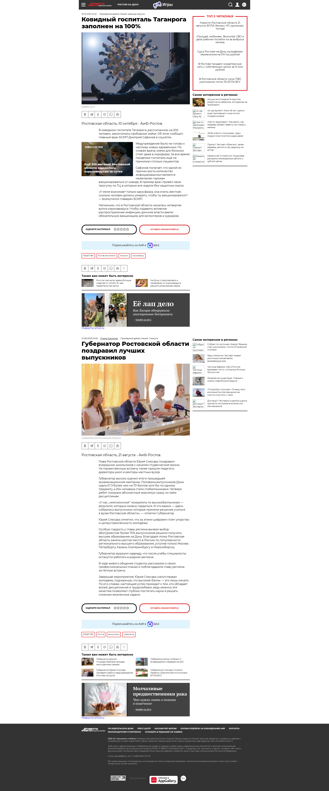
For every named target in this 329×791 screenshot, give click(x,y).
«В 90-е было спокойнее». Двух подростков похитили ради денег (225, 134)
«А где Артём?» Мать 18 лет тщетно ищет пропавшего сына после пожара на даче (226, 113)
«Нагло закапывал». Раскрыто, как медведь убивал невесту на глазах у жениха (226, 125)
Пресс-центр (144, 728)
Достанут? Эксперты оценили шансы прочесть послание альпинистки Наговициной (227, 403)
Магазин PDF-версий (165, 728)
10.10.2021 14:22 (89, 14)
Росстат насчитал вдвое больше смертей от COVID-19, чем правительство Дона (113, 283)
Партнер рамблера (137, 778)
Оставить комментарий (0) (164, 229)
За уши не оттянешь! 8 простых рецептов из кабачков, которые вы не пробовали (227, 102)
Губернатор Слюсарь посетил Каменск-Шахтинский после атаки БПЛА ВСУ (168, 673)
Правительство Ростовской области (101, 437)
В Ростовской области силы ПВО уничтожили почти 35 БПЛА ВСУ (220, 80)
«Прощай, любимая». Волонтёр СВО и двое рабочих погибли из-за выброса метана (220, 39)
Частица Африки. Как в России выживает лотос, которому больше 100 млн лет (226, 370)
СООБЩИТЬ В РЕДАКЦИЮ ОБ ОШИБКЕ (163, 732)
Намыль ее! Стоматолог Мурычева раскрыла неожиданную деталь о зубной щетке (225, 159)
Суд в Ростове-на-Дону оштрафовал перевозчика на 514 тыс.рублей (220, 53)
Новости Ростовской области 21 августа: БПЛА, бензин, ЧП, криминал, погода (220, 25)
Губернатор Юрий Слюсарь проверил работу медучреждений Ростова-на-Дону (114, 673)
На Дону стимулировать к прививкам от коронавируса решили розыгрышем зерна (165, 283)
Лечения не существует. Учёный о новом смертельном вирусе (225, 379)
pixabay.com (88, 106)
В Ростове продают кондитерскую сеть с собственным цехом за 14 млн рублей (220, 67)
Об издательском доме (120, 728)
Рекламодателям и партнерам (124, 732)
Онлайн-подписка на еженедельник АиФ (202, 728)
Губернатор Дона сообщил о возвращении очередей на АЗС (167, 660)
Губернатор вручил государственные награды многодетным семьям (110, 662)
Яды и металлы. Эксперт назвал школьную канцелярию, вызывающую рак (224, 358)
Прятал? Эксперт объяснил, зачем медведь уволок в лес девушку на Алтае (225, 147)
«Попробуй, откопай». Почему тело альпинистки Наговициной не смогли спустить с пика (226, 392)
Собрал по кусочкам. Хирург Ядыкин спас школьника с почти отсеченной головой (227, 347)
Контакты (234, 728)
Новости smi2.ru (93, 328)
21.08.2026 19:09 (90, 338)
